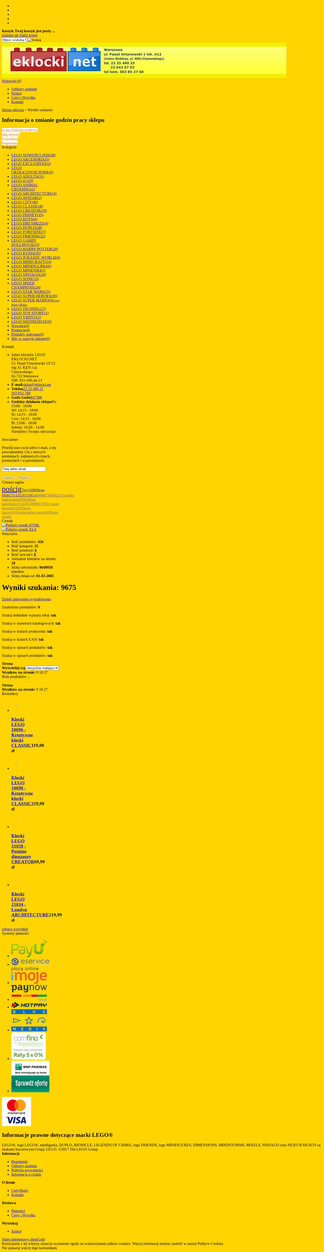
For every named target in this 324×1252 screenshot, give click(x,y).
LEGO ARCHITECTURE (33, 194)
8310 (26, 495)
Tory (25, 490)
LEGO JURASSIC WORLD (35, 258)
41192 (16, 508)
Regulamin (19, 1162)
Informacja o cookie (26, 1174)
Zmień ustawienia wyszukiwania (26, 599)
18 (41, 672)
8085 (37, 504)
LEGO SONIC (25, 279)
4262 (19, 495)
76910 (24, 500)
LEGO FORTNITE (28, 232)
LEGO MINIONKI (28, 270)
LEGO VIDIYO (26, 317)
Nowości (20, 326)
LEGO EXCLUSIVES (31, 164)
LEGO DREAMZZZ (29, 223)
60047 (42, 495)
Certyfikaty (19, 1190)
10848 (52, 495)
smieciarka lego (30, 512)
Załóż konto (28, 35)
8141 (34, 495)
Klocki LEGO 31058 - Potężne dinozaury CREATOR (22, 848)
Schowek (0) (11, 81)
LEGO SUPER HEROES (34, 296)
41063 (47, 512)
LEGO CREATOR (29, 211)
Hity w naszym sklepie (30, 339)
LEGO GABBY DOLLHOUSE (25, 242)
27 (46, 672)
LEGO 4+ (22, 181)
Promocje (20, 330)
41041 (14, 512)
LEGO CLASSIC (27, 206)
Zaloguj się (10, 35)
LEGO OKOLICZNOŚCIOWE (32, 170)
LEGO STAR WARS (30, 292)
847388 (36, 397)
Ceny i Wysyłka (23, 98)
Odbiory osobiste (24, 89)
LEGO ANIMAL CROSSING (24, 187)
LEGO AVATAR (26, 198)
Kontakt (17, 102)
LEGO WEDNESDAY (31, 322)
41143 (21, 504)
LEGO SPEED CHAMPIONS (25, 285)
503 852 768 (20, 393)
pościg (12, 488)
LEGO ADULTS (27, 176)
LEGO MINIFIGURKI (31, 266)
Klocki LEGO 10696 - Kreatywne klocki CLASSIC (22, 732)
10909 (33, 490)
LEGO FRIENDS (28, 236)
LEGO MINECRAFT (31, 262)
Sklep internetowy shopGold (23, 1239)
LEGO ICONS (26, 253)
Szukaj (16, 93)
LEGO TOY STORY (29, 313)
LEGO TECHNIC (28, 309)
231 (12, 495)
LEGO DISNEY (27, 215)
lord (17, 500)
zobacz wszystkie (15, 929)
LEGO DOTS (24, 219)
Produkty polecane (27, 334)
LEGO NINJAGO (28, 275)
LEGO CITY (24, 202)
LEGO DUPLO (26, 228)
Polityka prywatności (27, 1170)
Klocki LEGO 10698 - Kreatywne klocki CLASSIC (22, 790)
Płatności (18, 1211)
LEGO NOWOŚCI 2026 (33, 155)
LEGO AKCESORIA (30, 159)
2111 (60, 495)
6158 (29, 504)
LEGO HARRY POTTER (34, 249)
